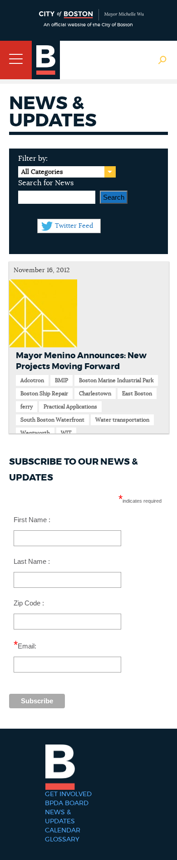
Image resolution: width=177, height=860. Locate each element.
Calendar (62, 830)
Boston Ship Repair (44, 393)
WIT (66, 433)
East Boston (137, 393)
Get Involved (68, 794)
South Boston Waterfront (52, 420)
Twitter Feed (74, 226)
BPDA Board (66, 803)
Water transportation (122, 420)
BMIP (61, 380)
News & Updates (60, 817)
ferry (26, 406)
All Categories (42, 172)
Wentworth (35, 433)
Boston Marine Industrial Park (116, 380)
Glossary (62, 839)
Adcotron (32, 380)
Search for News (46, 183)
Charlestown (95, 393)
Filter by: (33, 158)
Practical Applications (70, 406)
